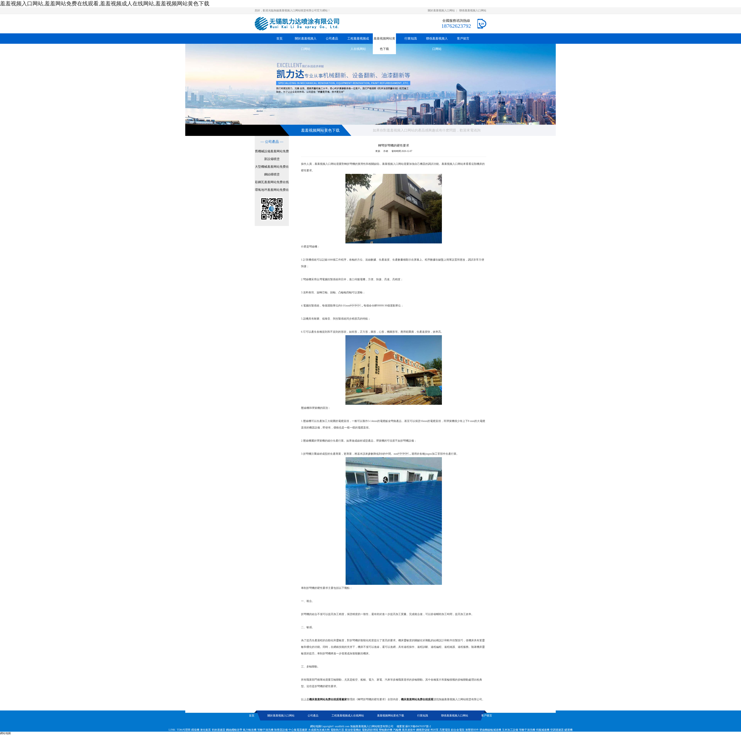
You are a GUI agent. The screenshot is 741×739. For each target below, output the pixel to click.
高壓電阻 (444, 729)
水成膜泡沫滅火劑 (319, 729)
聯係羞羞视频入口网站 (472, 10)
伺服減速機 (542, 729)
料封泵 (435, 729)
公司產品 (332, 38)
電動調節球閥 (370, 729)
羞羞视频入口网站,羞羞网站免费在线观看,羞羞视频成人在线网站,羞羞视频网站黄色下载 (104, 4)
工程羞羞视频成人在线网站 (358, 44)
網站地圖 (315, 726)
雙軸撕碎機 (385, 729)
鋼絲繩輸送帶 (234, 729)
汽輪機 (397, 729)
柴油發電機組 (353, 729)
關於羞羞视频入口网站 (441, 10)
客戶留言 (463, 38)
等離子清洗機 (265, 729)
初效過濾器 (218, 729)
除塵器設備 (281, 729)
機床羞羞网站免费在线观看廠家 (328, 699)
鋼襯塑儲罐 (423, 729)
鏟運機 (568, 729)
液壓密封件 (472, 729)
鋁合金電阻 (457, 729)
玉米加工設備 (510, 729)
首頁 (279, 38)
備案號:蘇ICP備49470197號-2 (414, 726)
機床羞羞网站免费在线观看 (417, 699)
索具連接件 (408, 729)
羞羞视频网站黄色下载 (384, 44)
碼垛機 (195, 729)
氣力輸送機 (249, 729)
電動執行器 (337, 729)
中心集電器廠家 (297, 729)
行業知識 (410, 38)
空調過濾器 (557, 729)
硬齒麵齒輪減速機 (490, 729)
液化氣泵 (205, 729)
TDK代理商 (183, 729)
